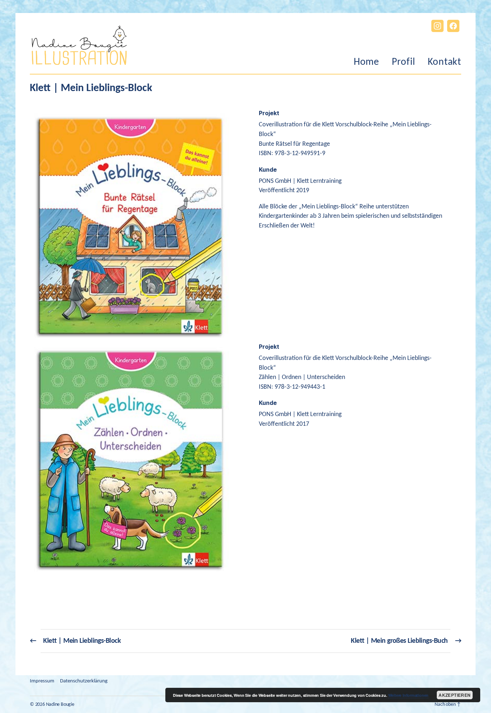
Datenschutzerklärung (83, 681)
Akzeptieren (455, 695)
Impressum (42, 681)
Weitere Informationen (408, 695)
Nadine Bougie (60, 704)
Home (366, 62)
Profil (403, 62)
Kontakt (444, 62)
